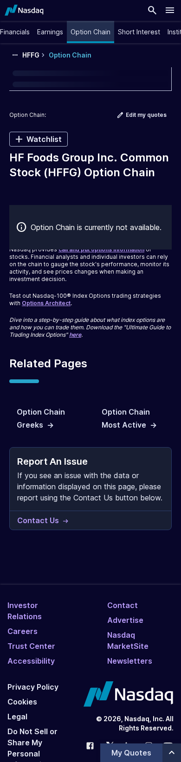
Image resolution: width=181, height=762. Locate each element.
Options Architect (46, 303)
